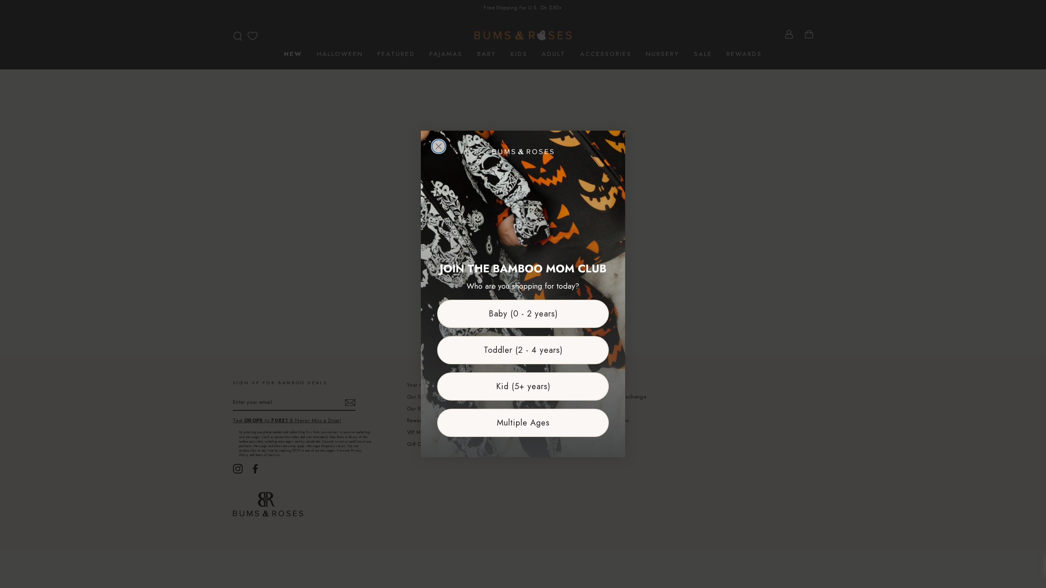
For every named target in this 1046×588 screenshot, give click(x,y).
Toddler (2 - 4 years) (523, 350)
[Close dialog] (438, 146)
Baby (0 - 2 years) (523, 314)
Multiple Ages (523, 423)
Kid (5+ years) (523, 386)
